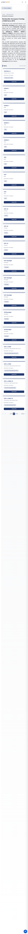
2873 (14, 413)
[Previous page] (3, 414)
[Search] (22, 2)
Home (3, 14)
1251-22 (6, 209)
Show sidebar (7, 8)
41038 (22, 413)
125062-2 (6, 123)
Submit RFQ (14, 81)
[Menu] (25, 2)
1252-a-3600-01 (8, 381)
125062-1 (6, 88)
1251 (5, 157)
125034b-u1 (7, 71)
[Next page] (25, 414)
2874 (17, 413)
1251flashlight (7, 312)
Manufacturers (9, 14)
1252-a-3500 (7, 346)
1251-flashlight (8, 260)
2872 (11, 413)
